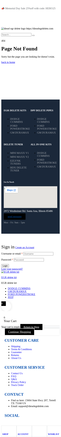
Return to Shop (31, 327)
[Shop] (3, 428)
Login (5, 266)
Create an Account (24, 247)
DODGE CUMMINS (19, 288)
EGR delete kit (9, 277)
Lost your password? (12, 269)
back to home (8, 62)
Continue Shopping (19, 331)
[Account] (19, 428)
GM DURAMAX (17, 291)
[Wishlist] (49, 428)
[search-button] (33, 35)
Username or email (12, 253)
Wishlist (53, 434)
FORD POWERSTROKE (21, 294)
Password (7, 259)
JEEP (11, 297)
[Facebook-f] (9, 421)
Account (23, 434)
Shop (5, 434)
